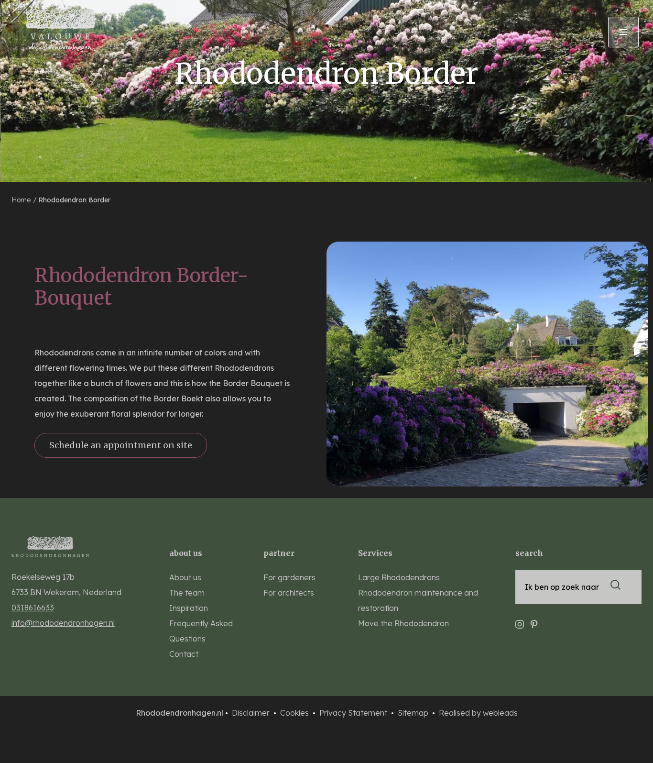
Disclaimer (252, 713)
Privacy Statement (354, 713)
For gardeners (289, 577)
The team (187, 592)
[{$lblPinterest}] (534, 620)
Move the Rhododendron (403, 623)
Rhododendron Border (74, 200)
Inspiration (188, 608)
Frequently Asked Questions (201, 631)
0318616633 (32, 607)
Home (22, 200)
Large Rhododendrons (399, 577)
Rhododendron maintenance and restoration (418, 600)
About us (185, 577)
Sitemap (414, 713)
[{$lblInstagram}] (519, 620)
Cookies (295, 713)
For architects (288, 592)
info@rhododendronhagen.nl (63, 623)
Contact (183, 654)
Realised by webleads (478, 713)
